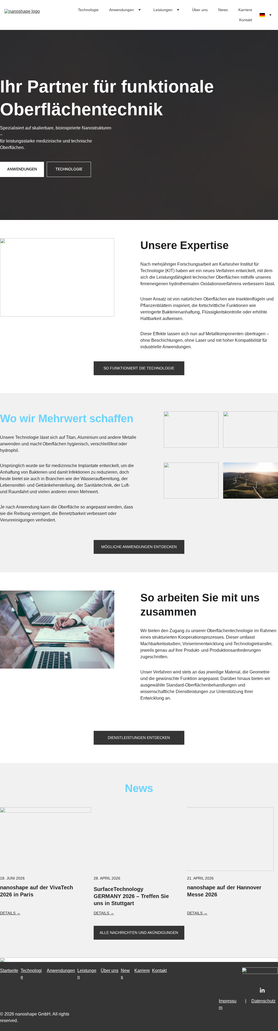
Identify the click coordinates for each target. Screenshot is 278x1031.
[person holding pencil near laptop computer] (57, 630)
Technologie (88, 10)
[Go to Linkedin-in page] (262, 990)
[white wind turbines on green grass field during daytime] (250, 480)
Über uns (200, 10)
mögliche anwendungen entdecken (139, 547)
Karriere (245, 10)
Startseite (9, 970)
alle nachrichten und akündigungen (139, 932)
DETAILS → (104, 913)
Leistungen (162, 10)
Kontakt (245, 20)
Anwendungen (121, 10)
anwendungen (22, 169)
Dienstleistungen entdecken (139, 737)
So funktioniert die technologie (138, 368)
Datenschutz (263, 1001)
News (223, 10)
